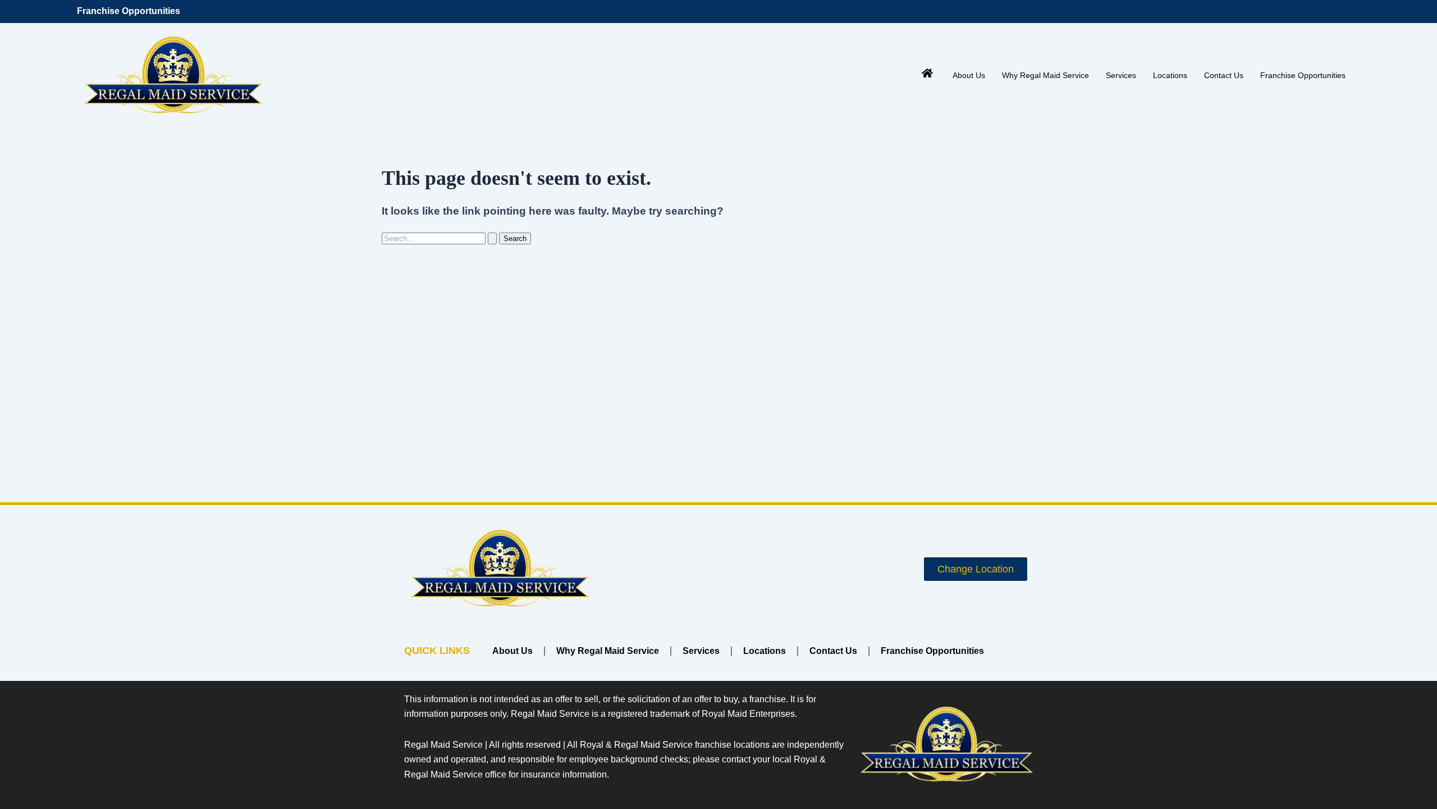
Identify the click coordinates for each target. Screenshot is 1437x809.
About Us (969, 75)
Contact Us (1223, 75)
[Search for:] (440, 238)
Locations (1170, 75)
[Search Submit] (492, 238)
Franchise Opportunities (128, 11)
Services (1121, 75)
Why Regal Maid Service (1045, 75)
